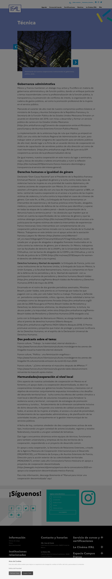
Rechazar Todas (14, 573)
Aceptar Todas (27, 573)
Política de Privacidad (15, 568)
